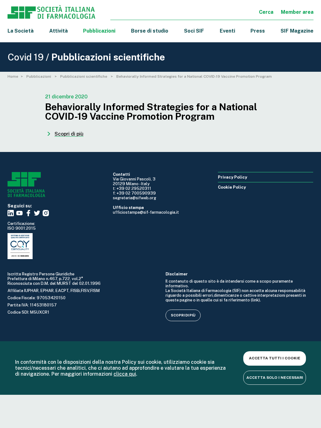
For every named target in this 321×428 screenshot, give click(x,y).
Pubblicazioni (39, 76)
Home (13, 76)
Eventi (227, 31)
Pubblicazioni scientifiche (84, 76)
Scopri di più (183, 315)
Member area (297, 12)
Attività (58, 31)
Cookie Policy (232, 187)
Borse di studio (149, 31)
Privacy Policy (232, 177)
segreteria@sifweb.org (134, 198)
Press (257, 31)
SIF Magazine (297, 31)
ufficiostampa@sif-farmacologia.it (146, 212)
